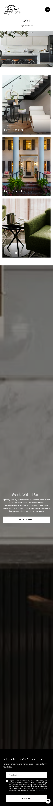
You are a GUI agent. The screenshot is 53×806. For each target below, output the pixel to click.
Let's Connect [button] (26, 520)
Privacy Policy (41, 790)
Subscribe (26, 798)
